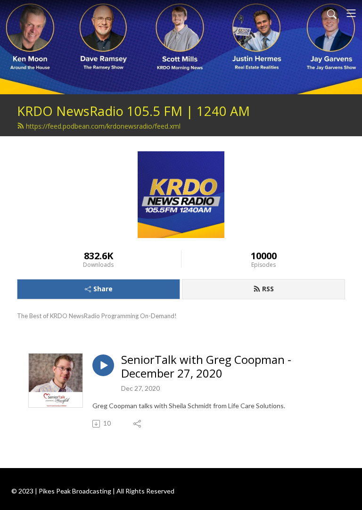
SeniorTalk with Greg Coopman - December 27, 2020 (206, 366)
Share (103, 288)
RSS (268, 288)
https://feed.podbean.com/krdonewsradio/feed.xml (103, 126)
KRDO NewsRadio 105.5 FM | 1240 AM (133, 111)
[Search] (331, 13)
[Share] (137, 423)
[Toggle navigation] (351, 13)
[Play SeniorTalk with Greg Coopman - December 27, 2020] (103, 365)
